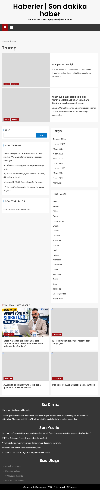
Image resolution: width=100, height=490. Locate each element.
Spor (55, 284)
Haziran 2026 (59, 144)
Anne (55, 201)
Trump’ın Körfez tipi (62, 64)
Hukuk (14, 84)
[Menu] (11, 27)
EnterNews (59, 487)
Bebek (56, 206)
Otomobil (57, 264)
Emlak (55, 225)
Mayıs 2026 (58, 149)
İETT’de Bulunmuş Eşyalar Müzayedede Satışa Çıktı (24, 438)
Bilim (7, 84)
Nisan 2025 (58, 178)
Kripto (56, 255)
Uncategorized (59, 293)
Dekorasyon (58, 221)
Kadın (55, 250)
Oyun (55, 269)
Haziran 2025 (59, 168)
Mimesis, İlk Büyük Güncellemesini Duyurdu (23, 182)
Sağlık (55, 279)
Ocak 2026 (58, 163)
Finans (56, 230)
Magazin (57, 259)
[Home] (5, 27)
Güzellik (56, 235)
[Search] (95, 27)
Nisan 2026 (58, 153)
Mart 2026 (58, 158)
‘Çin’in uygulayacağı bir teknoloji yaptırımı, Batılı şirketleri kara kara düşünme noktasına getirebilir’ (70, 99)
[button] (11, 27)
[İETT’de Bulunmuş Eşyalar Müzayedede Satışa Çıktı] (74, 322)
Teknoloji (57, 288)
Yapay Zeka (58, 298)
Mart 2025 (58, 182)
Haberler (57, 240)
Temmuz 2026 (59, 139)
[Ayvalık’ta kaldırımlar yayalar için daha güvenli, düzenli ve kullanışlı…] (25, 366)
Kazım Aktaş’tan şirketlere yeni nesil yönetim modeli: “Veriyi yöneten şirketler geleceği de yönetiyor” (23, 157)
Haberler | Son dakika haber (50, 10)
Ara (7, 129)
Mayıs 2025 (58, 173)
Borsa (55, 216)
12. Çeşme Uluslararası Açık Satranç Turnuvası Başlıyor (26, 452)
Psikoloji (57, 274)
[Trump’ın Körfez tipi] (26, 70)
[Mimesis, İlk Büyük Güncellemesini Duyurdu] (74, 366)
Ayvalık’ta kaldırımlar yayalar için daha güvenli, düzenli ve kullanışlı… (32, 443)
